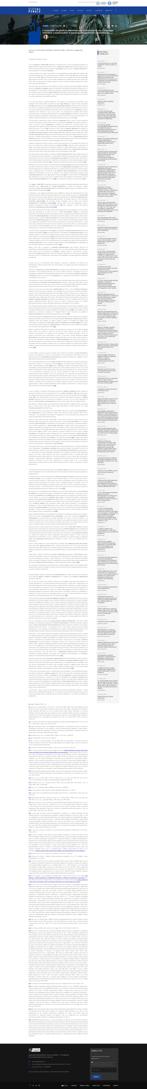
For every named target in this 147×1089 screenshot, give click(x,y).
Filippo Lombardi (102, 321)
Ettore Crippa (101, 661)
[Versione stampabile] (64, 25)
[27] (64, 488)
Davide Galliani (101, 68)
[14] (56, 207)
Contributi (80, 10)
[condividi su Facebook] (105, 25)
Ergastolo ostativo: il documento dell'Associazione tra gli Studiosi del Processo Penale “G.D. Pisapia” (108, 346)
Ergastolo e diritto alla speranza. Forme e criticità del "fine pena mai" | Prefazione (108, 228)
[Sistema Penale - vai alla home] (34, 10)
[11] (44, 201)
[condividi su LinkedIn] (116, 25)
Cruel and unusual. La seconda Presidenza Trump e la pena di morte (107, 64)
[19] (69, 314)
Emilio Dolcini (101, 392)
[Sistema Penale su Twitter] (33, 1085)
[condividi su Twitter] (108, 25)
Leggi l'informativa (110, 1065)
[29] (78, 562)
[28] (56, 511)
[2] (76, 117)
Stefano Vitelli (101, 502)
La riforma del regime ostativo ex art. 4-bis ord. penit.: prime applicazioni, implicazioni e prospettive (107, 241)
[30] (67, 595)
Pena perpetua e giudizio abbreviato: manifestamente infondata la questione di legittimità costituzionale (107, 657)
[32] (73, 668)
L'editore (73, 1085)
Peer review (106, 1085)
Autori (72, 10)
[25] (55, 385)
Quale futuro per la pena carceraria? (105, 697)
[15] (45, 232)
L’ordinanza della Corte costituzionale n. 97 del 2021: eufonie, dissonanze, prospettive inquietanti (108, 531)
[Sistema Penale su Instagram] (39, 1085)
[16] (53, 236)
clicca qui (44, 59)
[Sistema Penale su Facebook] (30, 1085)
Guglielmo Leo (53, 37)
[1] (33, 105)
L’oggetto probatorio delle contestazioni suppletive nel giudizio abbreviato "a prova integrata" (60, 850)
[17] (61, 244)
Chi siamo (55, 10)
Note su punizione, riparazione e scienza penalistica (108, 587)
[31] (62, 655)
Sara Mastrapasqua (102, 245)
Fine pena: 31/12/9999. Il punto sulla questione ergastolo (107, 471)
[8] (55, 178)
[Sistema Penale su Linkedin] (36, 1085)
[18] (72, 310)
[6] (85, 162)
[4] (66, 145)
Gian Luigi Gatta (102, 95)
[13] (61, 205)
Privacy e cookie (84, 1085)
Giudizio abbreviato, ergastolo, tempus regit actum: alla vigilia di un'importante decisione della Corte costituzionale (108, 611)
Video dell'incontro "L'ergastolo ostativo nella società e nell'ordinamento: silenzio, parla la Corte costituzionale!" (108, 380)
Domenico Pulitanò (102, 623)
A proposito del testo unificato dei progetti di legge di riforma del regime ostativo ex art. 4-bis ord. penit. (108, 460)
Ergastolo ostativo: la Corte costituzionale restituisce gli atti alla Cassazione (107, 370)
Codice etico (96, 1085)
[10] (49, 190)
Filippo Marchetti (102, 435)
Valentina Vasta (101, 551)
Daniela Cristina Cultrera (104, 636)
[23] (59, 363)
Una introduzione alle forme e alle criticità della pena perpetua (108, 218)
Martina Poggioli (102, 84)
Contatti (115, 1085)
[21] (55, 326)
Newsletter (109, 10)
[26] (73, 437)
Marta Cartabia (101, 232)
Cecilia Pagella (101, 690)
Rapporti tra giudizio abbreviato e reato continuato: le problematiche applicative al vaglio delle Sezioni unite (108, 141)
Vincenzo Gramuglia (103, 674)
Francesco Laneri (102, 145)
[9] (84, 178)
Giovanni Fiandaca (102, 590)
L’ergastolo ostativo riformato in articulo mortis (107, 389)
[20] (78, 322)
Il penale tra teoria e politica (107, 621)
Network (64, 10)
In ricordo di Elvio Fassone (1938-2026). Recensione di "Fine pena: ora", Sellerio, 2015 (108, 91)
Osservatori (98, 10)
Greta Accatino (101, 422)
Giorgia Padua (101, 580)
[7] (65, 174)
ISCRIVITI (96, 1076)
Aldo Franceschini (102, 649)
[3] (47, 128)
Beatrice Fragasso (102, 305)
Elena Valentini (101, 615)
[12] (55, 203)
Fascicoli (89, 10)
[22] (35, 347)
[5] (50, 162)
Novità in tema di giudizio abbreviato (106, 102)
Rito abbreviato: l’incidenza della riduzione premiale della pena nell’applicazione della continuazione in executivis (107, 632)
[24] (51, 365)
